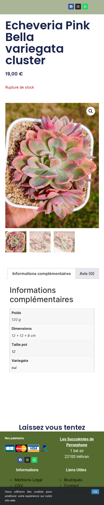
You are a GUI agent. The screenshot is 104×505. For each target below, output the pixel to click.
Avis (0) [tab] (87, 273)
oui (14, 367)
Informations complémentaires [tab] (41, 273)
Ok (95, 491)
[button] (90, 111)
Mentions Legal (28, 479)
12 (13, 351)
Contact (71, 485)
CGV (19, 485)
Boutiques (73, 479)
